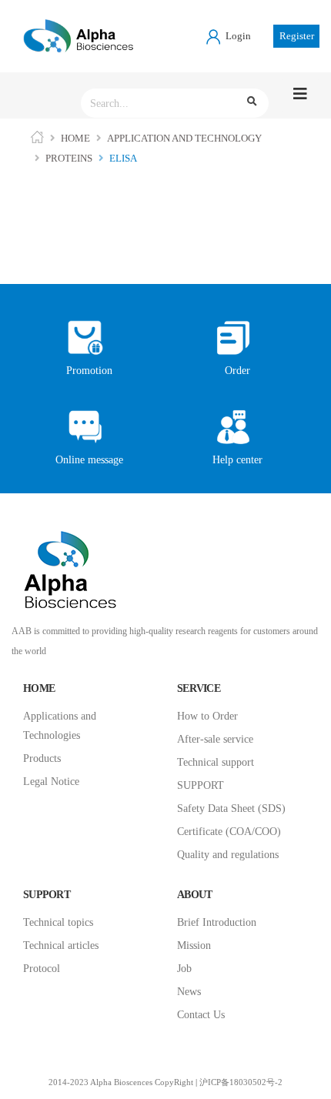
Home (75, 138)
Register (296, 36)
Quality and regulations (228, 854)
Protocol (41, 968)
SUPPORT (200, 785)
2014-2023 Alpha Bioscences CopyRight (120, 1082)
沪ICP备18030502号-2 (241, 1082)
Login (237, 36)
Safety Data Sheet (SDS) (231, 808)
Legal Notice (51, 781)
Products (42, 758)
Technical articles (61, 945)
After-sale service (215, 739)
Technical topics (58, 922)
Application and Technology (184, 138)
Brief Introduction (216, 922)
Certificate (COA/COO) (229, 831)
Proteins (68, 158)
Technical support (215, 762)
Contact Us (201, 1014)
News (189, 991)
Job (184, 968)
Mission (194, 945)
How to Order (207, 716)
